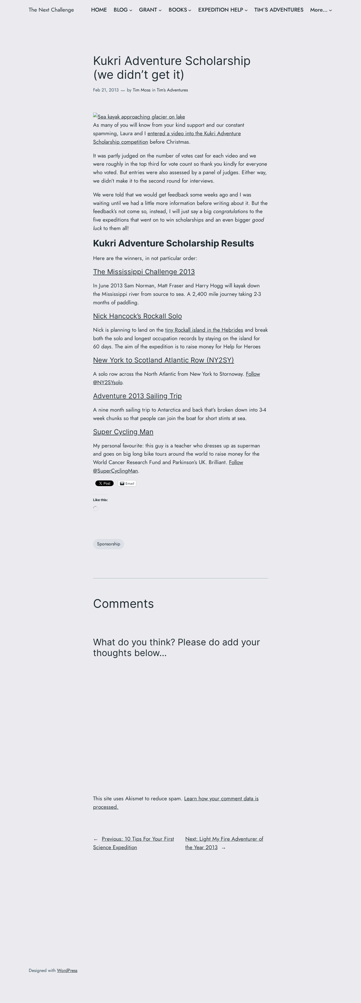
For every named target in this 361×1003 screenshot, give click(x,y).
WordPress (67, 970)
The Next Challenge (51, 10)
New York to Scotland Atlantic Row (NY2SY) (163, 360)
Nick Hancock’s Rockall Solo (137, 316)
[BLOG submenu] (131, 10)
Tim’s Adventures (172, 90)
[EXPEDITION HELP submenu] (246, 10)
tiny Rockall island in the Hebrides (204, 330)
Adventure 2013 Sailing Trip (137, 396)
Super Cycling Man (123, 432)
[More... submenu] (330, 10)
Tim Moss (141, 90)
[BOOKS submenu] (189, 10)
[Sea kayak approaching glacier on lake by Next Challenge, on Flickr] (139, 117)
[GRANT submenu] (160, 10)
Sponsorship (108, 544)
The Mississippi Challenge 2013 (144, 272)
